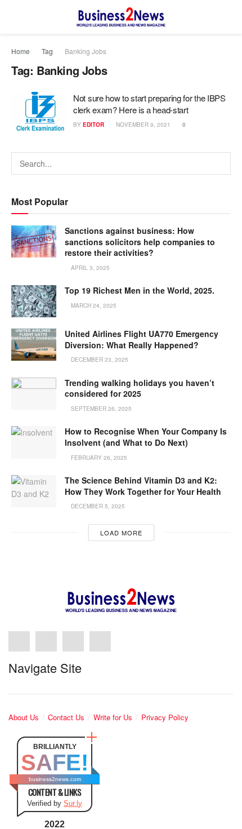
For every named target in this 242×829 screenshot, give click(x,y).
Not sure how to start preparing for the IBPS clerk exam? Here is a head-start (149, 104)
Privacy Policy (165, 717)
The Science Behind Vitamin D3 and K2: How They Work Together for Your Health (143, 486)
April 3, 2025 (89, 268)
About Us (23, 717)
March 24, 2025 (92, 305)
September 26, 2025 (100, 409)
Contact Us (66, 717)
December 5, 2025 (97, 506)
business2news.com (55, 779)
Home (20, 51)
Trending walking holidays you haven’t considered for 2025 (139, 388)
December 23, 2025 (98, 359)
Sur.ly (73, 803)
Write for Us (112, 717)
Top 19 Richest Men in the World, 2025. (139, 290)
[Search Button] (219, 163)
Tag (47, 51)
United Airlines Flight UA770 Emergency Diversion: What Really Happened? (141, 339)
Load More (121, 532)
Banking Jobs (85, 51)
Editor (93, 124)
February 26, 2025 (98, 458)
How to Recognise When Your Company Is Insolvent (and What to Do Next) (146, 436)
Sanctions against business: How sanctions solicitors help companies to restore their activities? (140, 241)
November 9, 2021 (142, 124)
